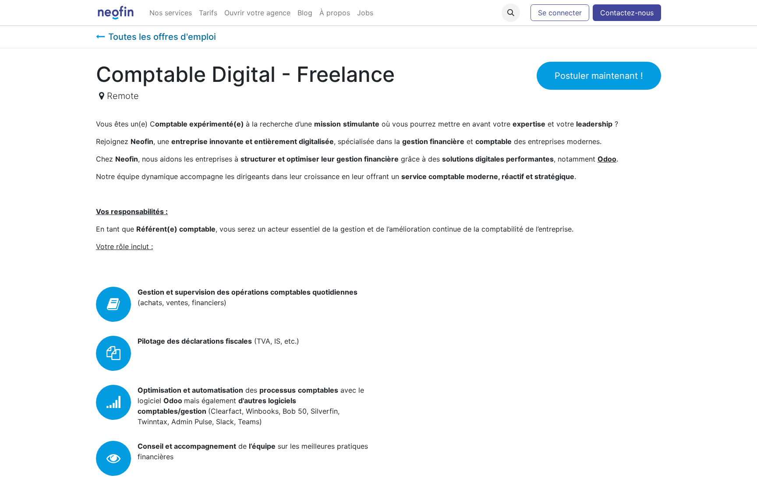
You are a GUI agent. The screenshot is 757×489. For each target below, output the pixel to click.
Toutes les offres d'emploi (162, 37)
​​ (627, 12)
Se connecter (560, 12)
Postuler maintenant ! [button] (599, 75)
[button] (511, 13)
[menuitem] (170, 12)
